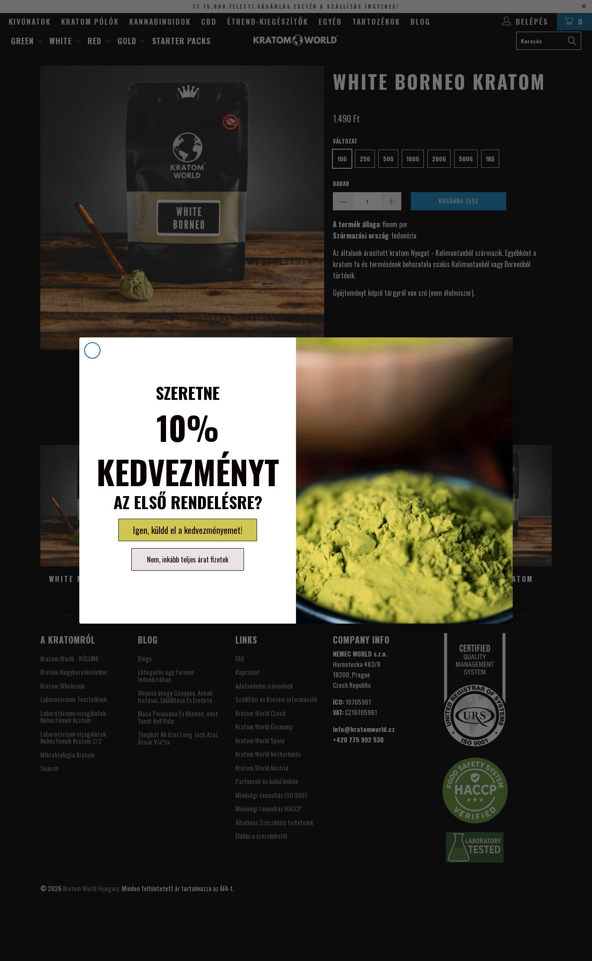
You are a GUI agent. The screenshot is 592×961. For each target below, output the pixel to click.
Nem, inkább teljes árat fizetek (187, 559)
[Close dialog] (92, 350)
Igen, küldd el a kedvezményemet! (187, 529)
